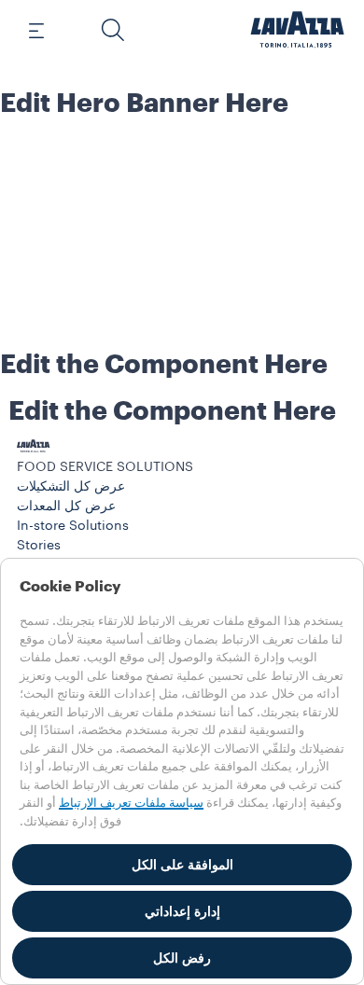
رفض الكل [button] (182, 957)
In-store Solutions (73, 526)
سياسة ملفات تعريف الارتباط (131, 803)
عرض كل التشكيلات (71, 486)
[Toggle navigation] (47, 30)
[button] (113, 30)
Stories (39, 545)
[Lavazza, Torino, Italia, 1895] (297, 30)
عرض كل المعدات (66, 506)
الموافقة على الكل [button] (182, 864)
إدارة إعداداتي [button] (182, 911)
